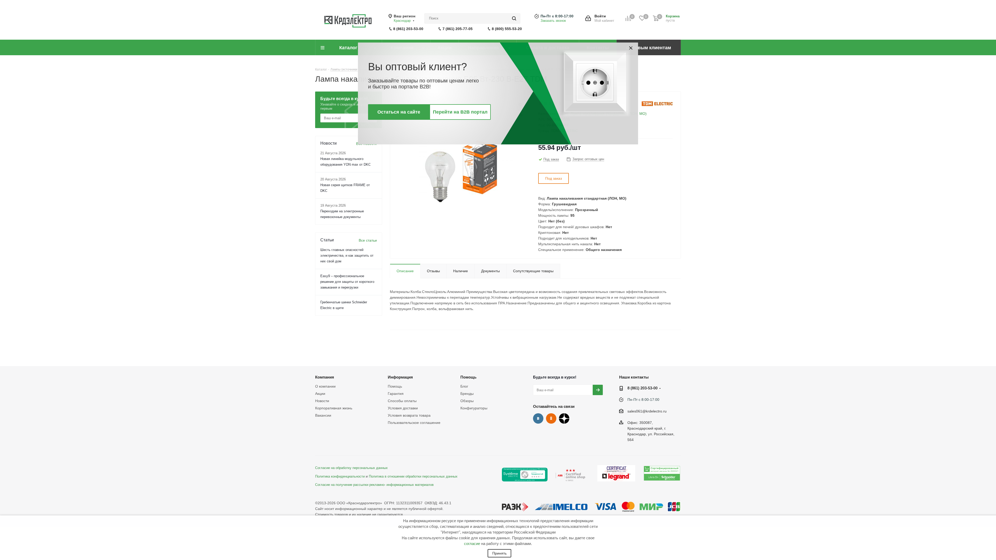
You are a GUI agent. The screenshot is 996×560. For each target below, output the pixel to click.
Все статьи (368, 240)
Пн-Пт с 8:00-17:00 (557, 16)
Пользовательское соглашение (414, 423)
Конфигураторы (473, 408)
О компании (325, 386)
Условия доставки (403, 408)
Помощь (395, 386)
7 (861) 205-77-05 (457, 29)
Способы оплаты (402, 401)
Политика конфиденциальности (340, 476)
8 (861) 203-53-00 (408, 29)
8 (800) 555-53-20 (507, 29)
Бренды (467, 393)
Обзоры (467, 401)
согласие (472, 543)
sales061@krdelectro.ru (647, 411)
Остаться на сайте (398, 112)
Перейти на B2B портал (460, 112)
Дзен (564, 418)
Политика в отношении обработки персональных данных (413, 476)
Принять (499, 553)
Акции (320, 393)
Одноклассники (551, 418)
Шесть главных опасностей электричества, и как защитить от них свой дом (347, 255)
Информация (400, 377)
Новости (322, 401)
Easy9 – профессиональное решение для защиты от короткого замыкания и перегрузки (347, 281)
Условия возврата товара (409, 415)
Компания (324, 377)
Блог (464, 386)
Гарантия (396, 393)
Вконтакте (538, 418)
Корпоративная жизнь (333, 408)
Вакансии (323, 415)
